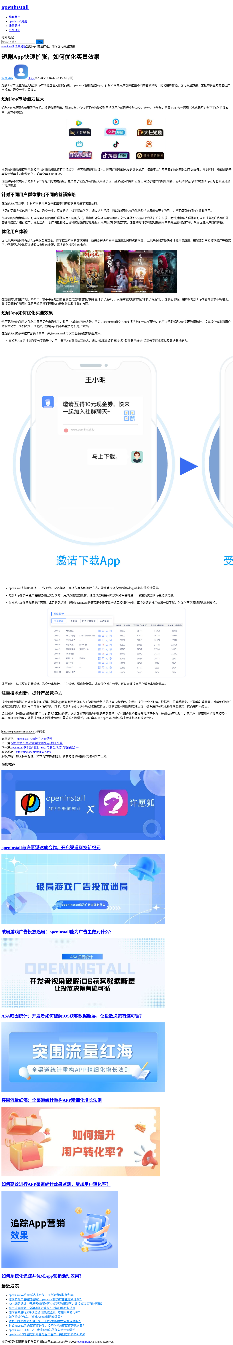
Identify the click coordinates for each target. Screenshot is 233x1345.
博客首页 (14, 17)
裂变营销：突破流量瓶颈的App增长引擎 (37, 743)
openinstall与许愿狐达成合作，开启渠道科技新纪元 (50, 847)
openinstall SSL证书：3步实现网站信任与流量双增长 (42, 1330)
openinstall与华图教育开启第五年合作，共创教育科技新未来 (47, 1334)
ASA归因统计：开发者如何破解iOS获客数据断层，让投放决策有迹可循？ (72, 1016)
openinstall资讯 (18, 21)
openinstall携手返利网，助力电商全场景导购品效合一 (45, 747)
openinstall (15, 7)
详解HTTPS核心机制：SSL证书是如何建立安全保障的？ (45, 1321)
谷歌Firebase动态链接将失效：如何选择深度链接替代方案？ (47, 1325)
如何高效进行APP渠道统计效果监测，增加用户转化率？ (55, 1184)
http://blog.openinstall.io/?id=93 (34, 751)
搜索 (39, 41)
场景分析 (14, 25)
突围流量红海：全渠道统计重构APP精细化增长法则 (51, 1100)
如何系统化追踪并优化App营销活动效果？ (42, 1276)
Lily (31, 78)
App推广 (35, 738)
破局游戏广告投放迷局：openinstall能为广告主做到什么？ (57, 931)
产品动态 (14, 30)
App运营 (46, 738)
